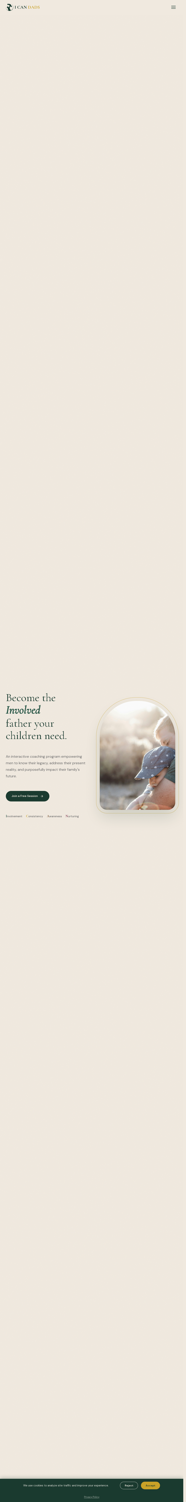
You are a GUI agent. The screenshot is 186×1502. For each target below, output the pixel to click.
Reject (129, 1485)
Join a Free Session (25, 796)
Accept (150, 1485)
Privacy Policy (91, 1497)
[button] (173, 7)
